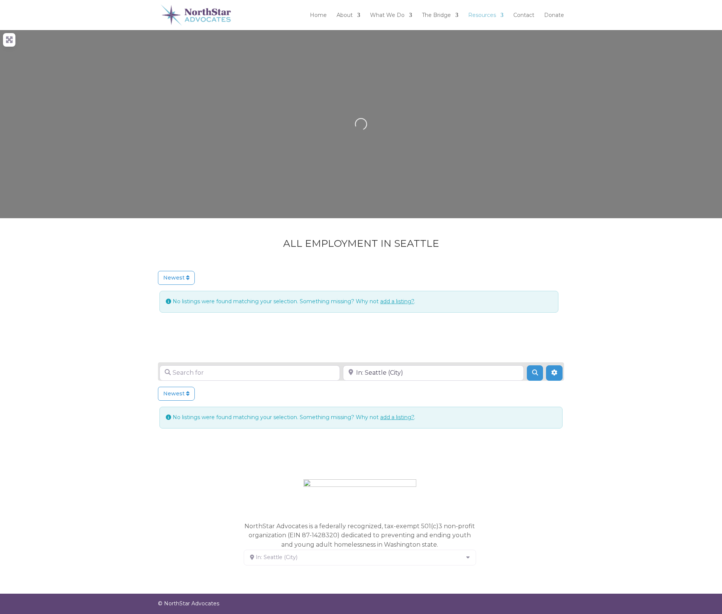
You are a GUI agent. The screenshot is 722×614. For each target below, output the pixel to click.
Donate (554, 15)
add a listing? (397, 301)
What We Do (387, 15)
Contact (523, 15)
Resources (482, 15)
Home (318, 15)
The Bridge (436, 15)
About (345, 15)
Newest (174, 277)
